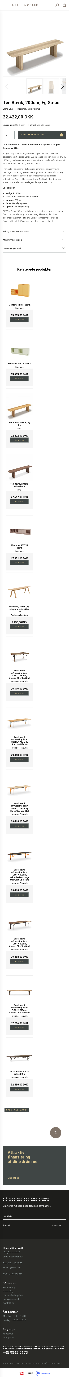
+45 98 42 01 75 (13, 1263)
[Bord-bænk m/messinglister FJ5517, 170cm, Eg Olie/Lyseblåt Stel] (19, 720)
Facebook (8, 1333)
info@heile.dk (13, 1267)
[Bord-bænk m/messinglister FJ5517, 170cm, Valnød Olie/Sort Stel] (19, 922)
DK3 (11, 109)
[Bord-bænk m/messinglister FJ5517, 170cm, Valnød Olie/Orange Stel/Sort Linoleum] (19, 853)
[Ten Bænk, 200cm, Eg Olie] (19, 406)
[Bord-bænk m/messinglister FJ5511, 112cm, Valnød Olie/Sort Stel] (19, 654)
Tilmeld (56, 1225)
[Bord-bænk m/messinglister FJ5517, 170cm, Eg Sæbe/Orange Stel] (19, 787)
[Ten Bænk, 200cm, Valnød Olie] (19, 467)
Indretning (8, 1291)
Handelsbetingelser (13, 1295)
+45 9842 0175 (15, 1352)
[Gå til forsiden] (25, 5)
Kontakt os (8, 1303)
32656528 (17, 1274)
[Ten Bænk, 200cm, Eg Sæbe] (34, 45)
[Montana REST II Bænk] (19, 347)
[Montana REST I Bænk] (19, 288)
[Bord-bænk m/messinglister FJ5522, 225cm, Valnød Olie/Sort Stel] (19, 989)
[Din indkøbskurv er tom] (64, 5)
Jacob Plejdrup (33, 109)
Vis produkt (19, 320)
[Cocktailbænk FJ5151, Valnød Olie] (19, 1055)
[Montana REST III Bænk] (19, 529)
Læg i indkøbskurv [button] (32, 135)
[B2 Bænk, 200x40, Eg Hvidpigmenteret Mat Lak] (19, 590)
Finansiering (9, 1287)
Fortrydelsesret (11, 1299)
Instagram (8, 1337)
